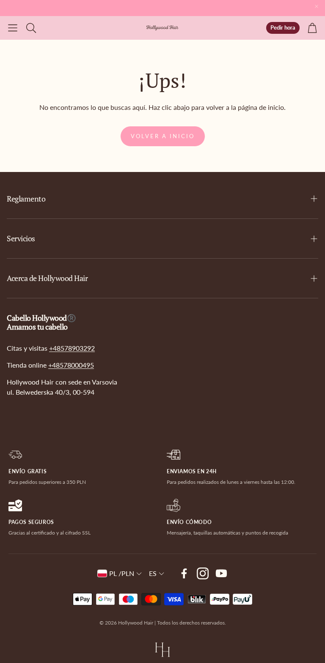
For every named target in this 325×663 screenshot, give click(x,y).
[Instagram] (203, 573)
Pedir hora (282, 27)
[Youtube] (221, 573)
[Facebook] (184, 573)
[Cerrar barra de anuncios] (316, 6)
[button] (13, 28)
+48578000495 (71, 365)
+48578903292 (72, 348)
